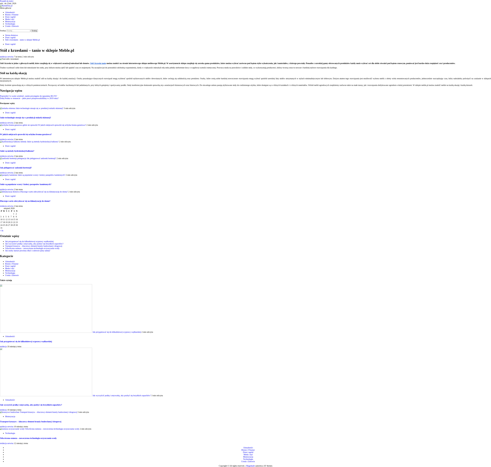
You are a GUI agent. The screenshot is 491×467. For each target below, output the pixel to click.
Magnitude (250, 466)
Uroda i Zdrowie (12, 26)
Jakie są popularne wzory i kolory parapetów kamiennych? (41, 175)
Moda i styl (9, 19)
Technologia (10, 24)
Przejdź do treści (6, 1)
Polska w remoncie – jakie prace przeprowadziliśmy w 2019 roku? (29, 98)
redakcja (3, 346)
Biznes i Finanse (11, 15)
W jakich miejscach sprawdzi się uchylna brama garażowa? (62, 125)
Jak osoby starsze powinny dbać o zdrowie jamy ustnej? (27, 251)
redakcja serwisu (7, 57)
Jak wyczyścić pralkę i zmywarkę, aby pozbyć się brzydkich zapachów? (34, 244)
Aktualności (10, 12)
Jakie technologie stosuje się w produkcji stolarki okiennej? (39, 108)
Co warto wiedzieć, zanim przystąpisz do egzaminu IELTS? (28, 96)
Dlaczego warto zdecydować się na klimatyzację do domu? (44, 192)
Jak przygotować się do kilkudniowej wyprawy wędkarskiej (29, 241)
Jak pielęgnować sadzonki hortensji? (41, 158)
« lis (1, 230)
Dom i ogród (10, 17)
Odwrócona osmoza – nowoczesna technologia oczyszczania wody (32, 248)
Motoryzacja (10, 21)
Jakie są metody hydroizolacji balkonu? (42, 142)
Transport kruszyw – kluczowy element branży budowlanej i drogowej (33, 246)
